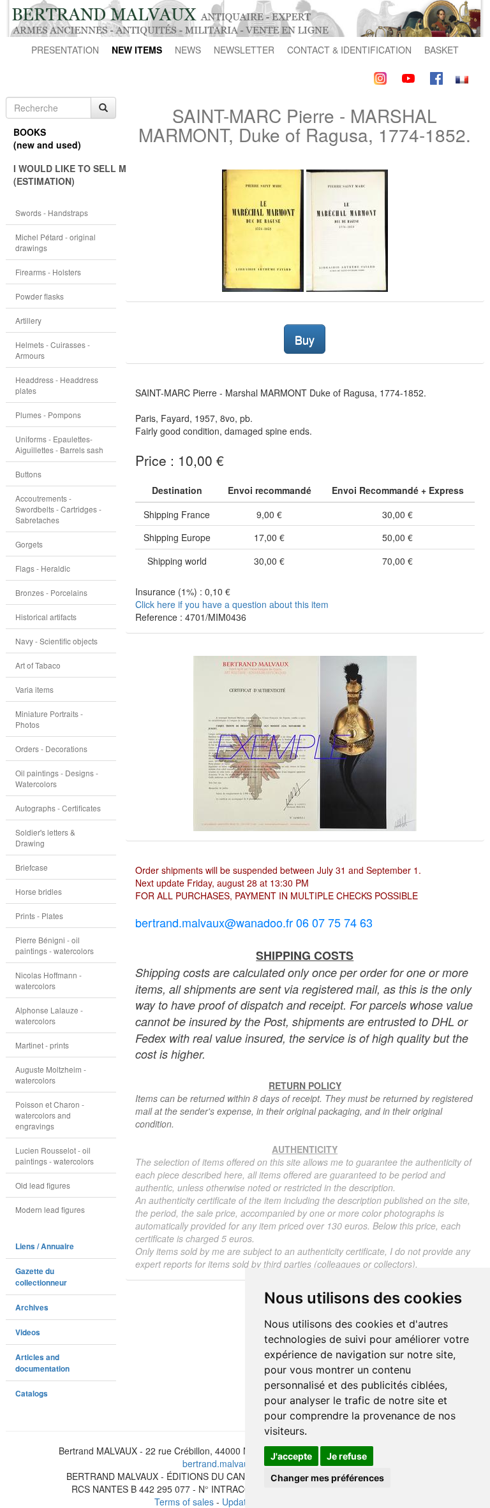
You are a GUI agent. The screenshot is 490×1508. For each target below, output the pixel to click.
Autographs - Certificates (58, 807)
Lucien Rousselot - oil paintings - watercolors (54, 1155)
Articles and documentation (42, 1363)
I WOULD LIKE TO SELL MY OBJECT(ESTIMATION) (64, 174)
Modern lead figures (50, 1209)
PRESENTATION (65, 49)
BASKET (441, 49)
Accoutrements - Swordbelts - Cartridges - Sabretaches (58, 509)
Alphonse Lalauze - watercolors (49, 1015)
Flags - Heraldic (42, 568)
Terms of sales (184, 1501)
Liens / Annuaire (44, 1246)
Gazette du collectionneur (41, 1277)
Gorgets (29, 544)
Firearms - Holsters (48, 271)
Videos (27, 1332)
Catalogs (31, 1393)
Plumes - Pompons (48, 414)
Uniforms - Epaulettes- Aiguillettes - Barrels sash (59, 444)
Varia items (34, 689)
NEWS (188, 49)
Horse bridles (38, 891)
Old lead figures (42, 1185)
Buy (305, 339)
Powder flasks (39, 296)
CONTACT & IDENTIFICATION (349, 49)
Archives (31, 1307)
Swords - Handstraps (51, 212)
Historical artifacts (46, 616)
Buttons (28, 473)
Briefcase (31, 867)
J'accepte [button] (291, 1456)
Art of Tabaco (38, 665)
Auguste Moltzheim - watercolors (50, 1074)
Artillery (28, 320)
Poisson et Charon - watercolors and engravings (49, 1115)
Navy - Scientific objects (56, 640)
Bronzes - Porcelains (51, 592)
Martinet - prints (42, 1045)
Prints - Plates (39, 915)
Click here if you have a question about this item (232, 604)
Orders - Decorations (51, 748)
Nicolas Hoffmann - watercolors (48, 980)
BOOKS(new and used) (47, 138)
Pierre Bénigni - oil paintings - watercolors (54, 945)
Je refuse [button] (347, 1456)
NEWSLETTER (244, 49)
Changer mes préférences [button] (327, 1477)
